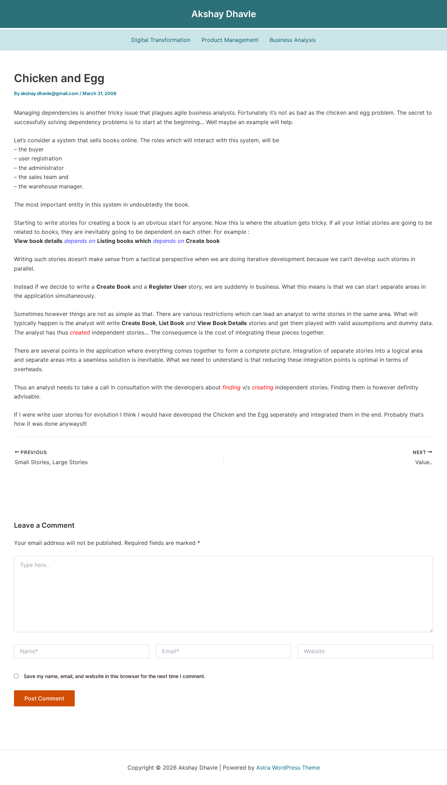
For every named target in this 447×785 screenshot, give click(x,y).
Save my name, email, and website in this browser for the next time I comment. (114, 676)
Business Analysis (293, 39)
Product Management (229, 39)
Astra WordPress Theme (288, 767)
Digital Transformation (160, 39)
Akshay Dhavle (223, 13)
